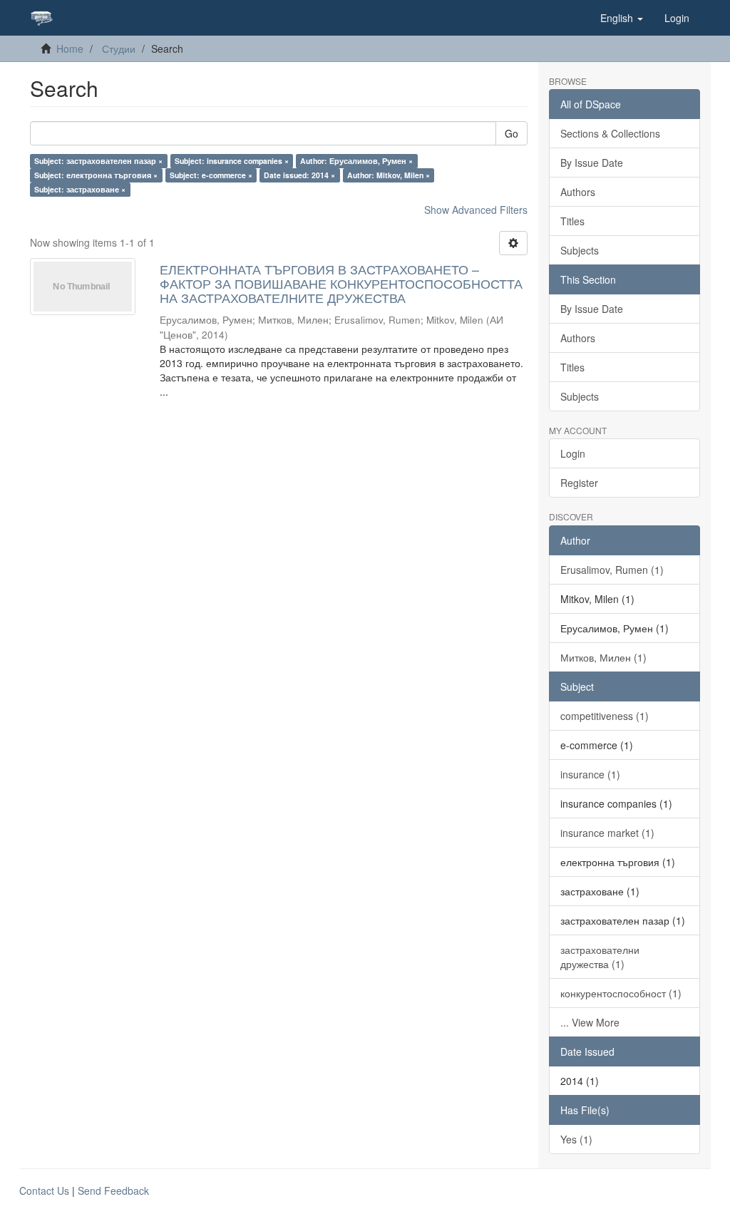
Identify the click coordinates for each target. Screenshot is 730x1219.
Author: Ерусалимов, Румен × (356, 160)
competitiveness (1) (604, 716)
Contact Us (44, 1190)
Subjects (579, 250)
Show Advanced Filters (476, 209)
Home (69, 48)
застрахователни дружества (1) (599, 956)
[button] (622, 18)
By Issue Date (591, 162)
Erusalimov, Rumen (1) (612, 569)
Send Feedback (113, 1190)
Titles (572, 221)
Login (572, 453)
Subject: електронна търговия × (96, 175)
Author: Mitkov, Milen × (388, 175)
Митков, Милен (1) (603, 657)
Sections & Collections (610, 133)
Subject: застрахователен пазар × (98, 160)
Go (511, 133)
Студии (118, 48)
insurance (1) (590, 774)
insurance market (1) (607, 832)
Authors (577, 192)
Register (579, 482)
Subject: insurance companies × (232, 160)
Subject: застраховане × (79, 189)
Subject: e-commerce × (211, 175)
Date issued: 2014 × (299, 175)
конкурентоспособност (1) (621, 993)
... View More (590, 1022)
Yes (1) (576, 1139)
